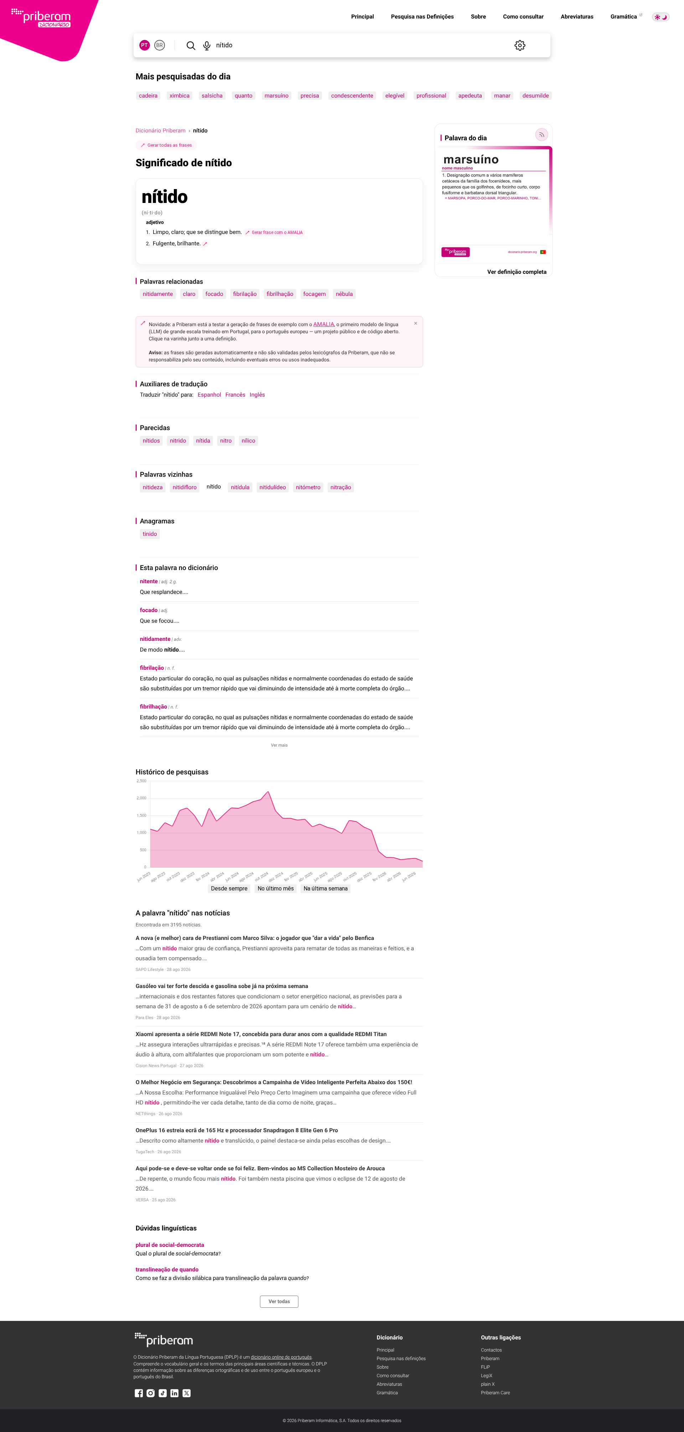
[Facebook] (139, 1396)
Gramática (624, 16)
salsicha (212, 95)
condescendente (352, 95)
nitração (341, 487)
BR (159, 45)
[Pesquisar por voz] (207, 45)
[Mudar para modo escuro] (661, 16)
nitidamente (158, 294)
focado (214, 294)
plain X (487, 1384)
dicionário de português (281, 1357)
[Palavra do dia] (541, 134)
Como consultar (523, 16)
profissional (431, 95)
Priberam (490, 1359)
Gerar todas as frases (169, 145)
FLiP (485, 1367)
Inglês (257, 394)
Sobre (478, 16)
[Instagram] (150, 1396)
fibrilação (245, 294)
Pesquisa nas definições (401, 1359)
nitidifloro (185, 487)
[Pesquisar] (191, 45)
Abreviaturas (577, 16)
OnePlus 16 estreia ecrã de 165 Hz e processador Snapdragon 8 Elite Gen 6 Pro (237, 1130)
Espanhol (209, 394)
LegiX (486, 1376)
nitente (149, 581)
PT (144, 45)
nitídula (240, 487)
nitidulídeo (272, 487)
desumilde (535, 95)
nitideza (153, 487)
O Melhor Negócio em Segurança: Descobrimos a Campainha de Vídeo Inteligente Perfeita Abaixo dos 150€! (274, 1082)
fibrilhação (280, 294)
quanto (244, 95)
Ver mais (279, 745)
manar (502, 95)
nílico (248, 440)
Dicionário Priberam (161, 130)
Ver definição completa (516, 271)
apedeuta (470, 95)
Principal (362, 16)
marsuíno (276, 95)
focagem (314, 294)
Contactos (491, 1350)
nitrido (178, 440)
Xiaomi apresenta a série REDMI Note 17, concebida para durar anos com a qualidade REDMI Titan (261, 1034)
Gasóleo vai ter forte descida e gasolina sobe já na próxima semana (222, 986)
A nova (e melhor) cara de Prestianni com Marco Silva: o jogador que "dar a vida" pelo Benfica (255, 938)
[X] (186, 1396)
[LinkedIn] (174, 1396)
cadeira (148, 95)
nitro (226, 440)
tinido (150, 534)
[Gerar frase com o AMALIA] (205, 243)
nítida (203, 440)
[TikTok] (162, 1396)
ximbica (180, 95)
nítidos (151, 440)
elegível (394, 95)
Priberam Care (495, 1393)
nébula (344, 294)
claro (189, 294)
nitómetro (308, 487)
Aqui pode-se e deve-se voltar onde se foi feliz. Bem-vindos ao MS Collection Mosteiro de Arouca (260, 1168)
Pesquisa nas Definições (422, 16)
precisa (309, 95)
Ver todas (279, 1302)
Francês (235, 394)
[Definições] (520, 45)
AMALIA (324, 324)
